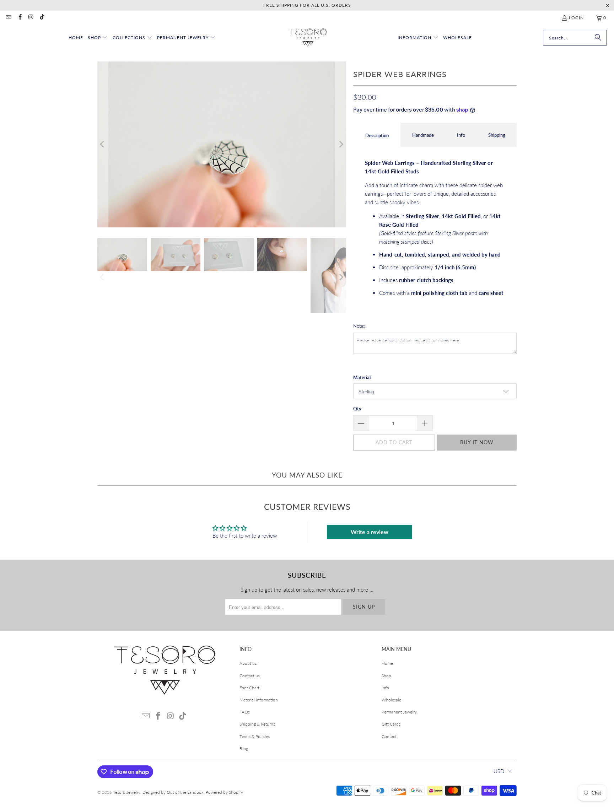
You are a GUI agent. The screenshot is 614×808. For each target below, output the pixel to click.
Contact (389, 736)
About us (248, 663)
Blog (243, 748)
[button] (98, 38)
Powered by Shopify (224, 792)
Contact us (249, 675)
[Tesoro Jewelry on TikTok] (42, 17)
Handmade (423, 135)
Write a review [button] (369, 531)
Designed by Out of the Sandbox (173, 792)
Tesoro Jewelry (126, 792)
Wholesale (391, 699)
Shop (386, 675)
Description (377, 135)
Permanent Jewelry (399, 712)
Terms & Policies (254, 736)
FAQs (244, 712)
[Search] (598, 37)
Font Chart (249, 687)
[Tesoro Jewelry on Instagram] (31, 17)
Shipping (496, 135)
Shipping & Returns (257, 724)
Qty (357, 408)
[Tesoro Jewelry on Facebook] (19, 17)
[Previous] (102, 144)
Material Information (258, 699)
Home (387, 663)
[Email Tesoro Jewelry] (8, 17)
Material (362, 377)
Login (576, 17)
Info (461, 135)
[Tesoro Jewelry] (308, 37)
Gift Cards (391, 724)
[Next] (340, 144)
